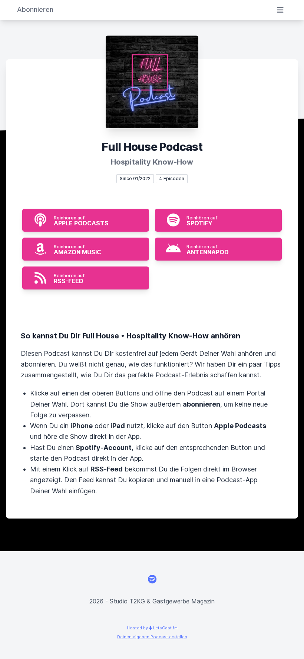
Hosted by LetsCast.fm (152, 627)
